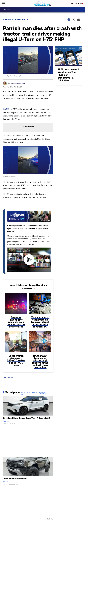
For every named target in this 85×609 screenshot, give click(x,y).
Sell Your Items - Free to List (28, 393)
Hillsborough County (15, 19)
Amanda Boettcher (18, 84)
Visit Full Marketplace (43, 393)
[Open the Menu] (4, 3)
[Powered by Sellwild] (50, 519)
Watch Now (76, 3)
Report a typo (8, 377)
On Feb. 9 (7, 109)
